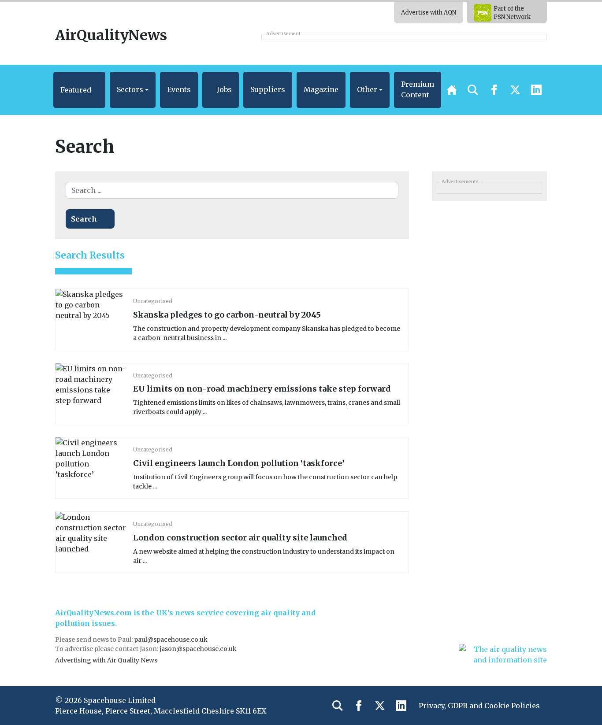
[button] (79, 90)
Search (84, 219)
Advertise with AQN (428, 12)
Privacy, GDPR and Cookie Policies (479, 705)
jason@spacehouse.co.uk (199, 649)
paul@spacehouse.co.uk (171, 640)
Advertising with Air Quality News (106, 660)
